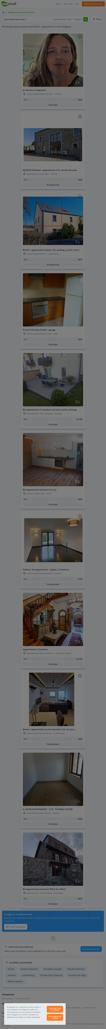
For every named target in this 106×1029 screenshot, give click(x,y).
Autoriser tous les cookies (55, 1009)
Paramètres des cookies (54, 1017)
